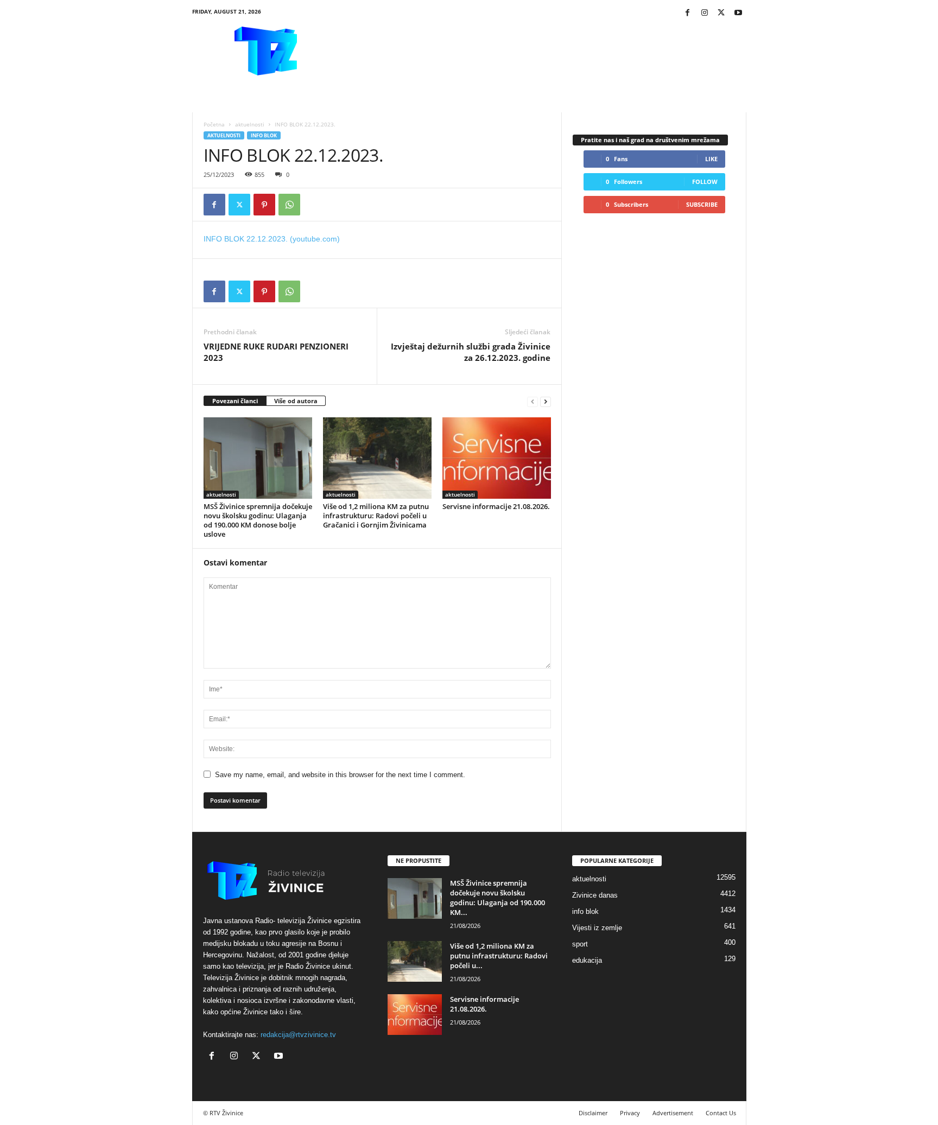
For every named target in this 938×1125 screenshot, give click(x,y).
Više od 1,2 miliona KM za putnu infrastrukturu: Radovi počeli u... (499, 955)
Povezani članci (235, 401)
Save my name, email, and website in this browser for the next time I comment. (340, 775)
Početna (214, 124)
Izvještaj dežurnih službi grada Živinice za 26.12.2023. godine (470, 352)
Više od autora (296, 401)
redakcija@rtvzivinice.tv (298, 1035)
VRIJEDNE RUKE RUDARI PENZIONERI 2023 (276, 352)
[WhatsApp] (289, 204)
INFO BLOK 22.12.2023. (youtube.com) (272, 238)
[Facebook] (687, 13)
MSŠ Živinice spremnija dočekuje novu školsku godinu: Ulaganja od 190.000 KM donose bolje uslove (258, 520)
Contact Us (721, 1113)
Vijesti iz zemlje (597, 928)
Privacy (630, 1113)
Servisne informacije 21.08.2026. (496, 506)
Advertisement (672, 1113)
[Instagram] (704, 13)
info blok (264, 135)
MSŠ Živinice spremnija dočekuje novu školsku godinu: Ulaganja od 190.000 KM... (497, 897)
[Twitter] (721, 13)
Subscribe (702, 204)
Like (711, 159)
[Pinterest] (264, 204)
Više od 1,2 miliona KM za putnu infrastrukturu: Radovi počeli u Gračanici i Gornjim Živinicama (376, 515)
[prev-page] (532, 401)
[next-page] (545, 401)
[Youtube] (738, 13)
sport (580, 944)
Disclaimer (593, 1113)
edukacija (587, 960)
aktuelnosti (249, 124)
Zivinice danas (595, 895)
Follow (705, 181)
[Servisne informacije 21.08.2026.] (496, 458)
